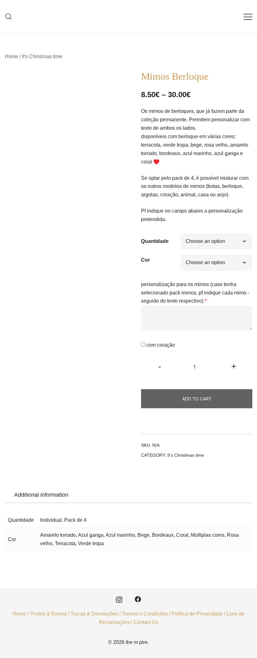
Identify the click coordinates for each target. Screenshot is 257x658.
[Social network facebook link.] (138, 599)
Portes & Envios (49, 613)
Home (11, 56)
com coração (160, 345)
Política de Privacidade (197, 613)
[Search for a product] (9, 17)
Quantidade (155, 241)
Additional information (41, 495)
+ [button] (233, 366)
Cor (145, 260)
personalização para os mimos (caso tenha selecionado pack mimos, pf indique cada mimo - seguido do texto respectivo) (195, 293)
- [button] (159, 366)
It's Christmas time (42, 56)
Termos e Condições (145, 613)
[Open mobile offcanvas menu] (248, 17)
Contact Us (146, 622)
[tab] (41, 495)
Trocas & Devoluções (94, 613)
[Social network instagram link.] (119, 599)
